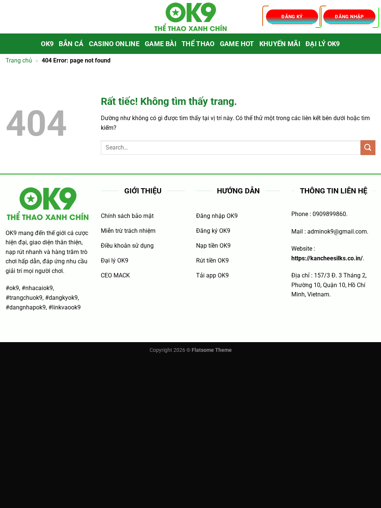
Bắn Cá (71, 44)
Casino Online (114, 44)
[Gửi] (368, 147)
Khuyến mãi (280, 44)
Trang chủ (19, 60)
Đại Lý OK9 (322, 44)
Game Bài (160, 44)
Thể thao (198, 44)
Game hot (237, 44)
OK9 (47, 44)
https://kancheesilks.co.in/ (327, 258)
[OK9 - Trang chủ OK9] (190, 16)
